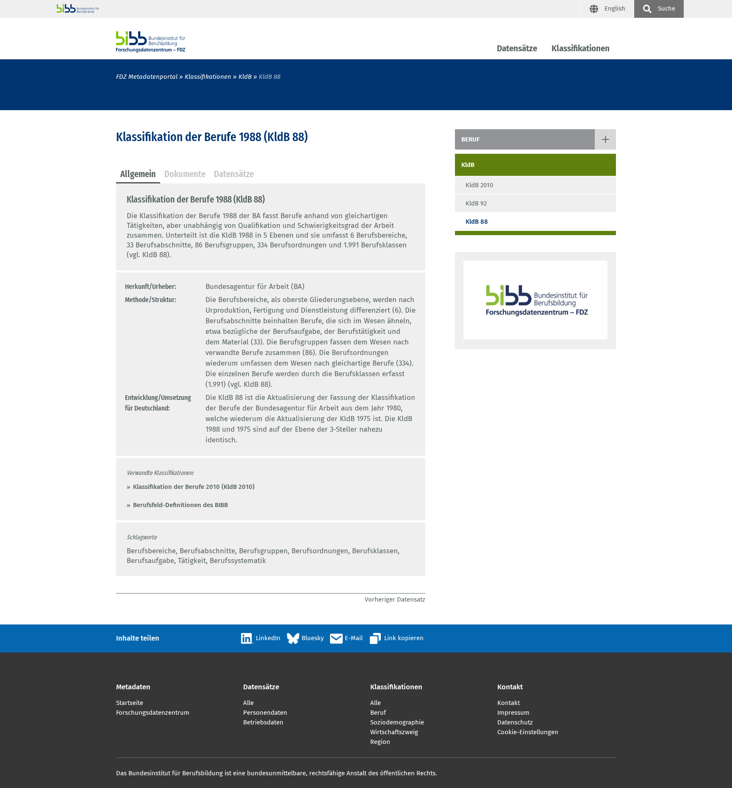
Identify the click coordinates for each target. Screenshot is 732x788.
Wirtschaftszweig (394, 732)
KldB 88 (477, 221)
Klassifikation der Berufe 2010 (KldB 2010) (194, 487)
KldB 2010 (479, 185)
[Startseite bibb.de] (318, 9)
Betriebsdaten (263, 722)
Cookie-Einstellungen (527, 732)
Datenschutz (515, 722)
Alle (248, 703)
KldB (245, 76)
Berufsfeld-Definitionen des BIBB (180, 505)
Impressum (513, 712)
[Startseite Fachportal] (150, 42)
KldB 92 (476, 203)
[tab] (138, 174)
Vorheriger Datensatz (395, 599)
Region (380, 742)
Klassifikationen (581, 48)
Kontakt (508, 703)
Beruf (470, 139)
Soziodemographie (397, 722)
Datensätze (517, 48)
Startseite (129, 703)
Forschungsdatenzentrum (152, 712)
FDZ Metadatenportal (146, 76)
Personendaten (265, 712)
